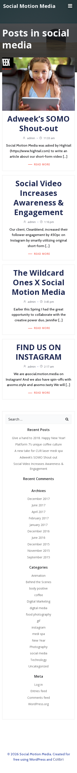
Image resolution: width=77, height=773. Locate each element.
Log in (38, 685)
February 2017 (39, 518)
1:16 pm (49, 222)
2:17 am (49, 366)
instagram (39, 627)
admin (31, 138)
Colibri (58, 759)
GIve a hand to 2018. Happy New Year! (38, 438)
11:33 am (49, 138)
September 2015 (38, 557)
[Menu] (70, 6)
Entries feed (38, 691)
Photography (38, 647)
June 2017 (38, 505)
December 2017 (38, 499)
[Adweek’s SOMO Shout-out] (38, 83)
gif (38, 621)
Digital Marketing (38, 601)
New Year (38, 640)
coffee (38, 595)
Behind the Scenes (38, 582)
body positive (38, 588)
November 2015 (38, 551)
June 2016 (38, 538)
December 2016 (38, 531)
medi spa (38, 634)
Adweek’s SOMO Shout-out (38, 457)
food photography (38, 614)
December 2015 (38, 544)
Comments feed (38, 698)
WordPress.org (38, 704)
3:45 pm (49, 302)
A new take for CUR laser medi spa (39, 451)
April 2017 (38, 512)
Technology (38, 660)
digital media (38, 608)
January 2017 (38, 525)
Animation (38, 576)
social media (38, 653)
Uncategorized (38, 666)
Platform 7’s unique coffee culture (38, 444)
